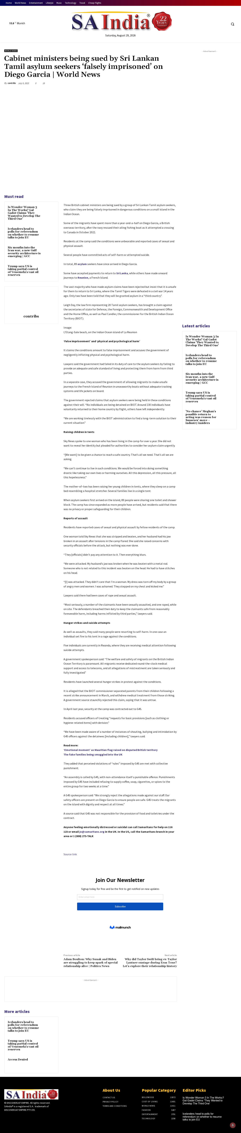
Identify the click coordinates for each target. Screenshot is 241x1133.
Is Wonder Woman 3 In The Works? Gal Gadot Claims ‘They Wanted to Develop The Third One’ (24, 213)
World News (11, 51)
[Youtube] (225, 24)
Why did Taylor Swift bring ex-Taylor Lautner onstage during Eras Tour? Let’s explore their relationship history (150, 962)
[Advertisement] (209, 186)
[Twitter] (218, 24)
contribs (12, 83)
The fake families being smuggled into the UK (93, 754)
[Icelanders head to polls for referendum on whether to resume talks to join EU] (49, 233)
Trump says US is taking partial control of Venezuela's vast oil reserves (23, 271)
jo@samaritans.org (91, 831)
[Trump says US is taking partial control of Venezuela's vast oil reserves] (49, 270)
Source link (70, 854)
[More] (173, 83)
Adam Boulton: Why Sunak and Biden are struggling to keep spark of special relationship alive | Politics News (91, 962)
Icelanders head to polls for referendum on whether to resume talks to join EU (23, 233)
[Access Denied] (49, 1064)
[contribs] (31, 301)
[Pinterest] (156, 83)
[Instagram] (12, 1116)
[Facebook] (211, 24)
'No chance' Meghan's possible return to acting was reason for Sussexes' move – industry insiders (201, 417)
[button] (232, 24)
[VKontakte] (25, 1116)
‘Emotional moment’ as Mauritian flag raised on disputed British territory (111, 750)
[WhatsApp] (164, 83)
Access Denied (18, 1059)
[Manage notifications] (233, 1125)
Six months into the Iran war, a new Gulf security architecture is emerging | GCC (24, 252)
